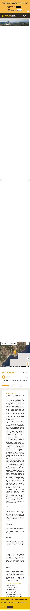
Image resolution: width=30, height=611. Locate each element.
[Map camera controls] (27, 358)
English (25, 16)
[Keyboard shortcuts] (5, 366)
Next (28, 180)
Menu (28, 11)
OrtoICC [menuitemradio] (13, 344)
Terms (28, 366)
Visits (13, 386)
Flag (27, 372)
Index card (5, 383)
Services (20, 386)
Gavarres (24, 380)
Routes (20, 383)
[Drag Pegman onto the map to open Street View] (27, 363)
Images (13, 383)
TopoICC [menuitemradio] (4, 344)
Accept (10, 607)
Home (8, 15)
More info (3, 603)
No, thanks (3, 607)
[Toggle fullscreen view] (27, 343)
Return (5, 368)
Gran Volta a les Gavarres (14, 380)
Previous (2, 180)
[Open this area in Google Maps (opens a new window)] (2, 366)
